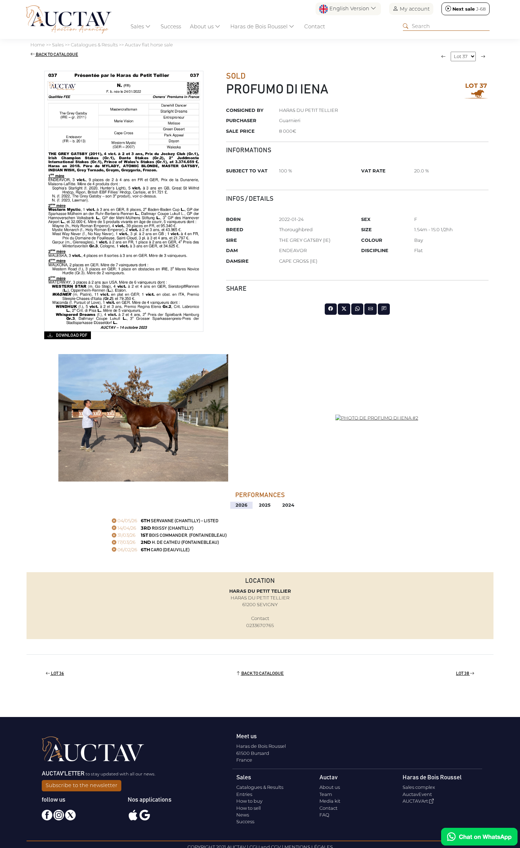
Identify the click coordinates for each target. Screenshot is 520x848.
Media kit (329, 801)
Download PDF (71, 335)
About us (329, 787)
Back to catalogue (56, 54)
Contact (314, 26)
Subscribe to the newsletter (81, 785)
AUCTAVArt (416, 801)
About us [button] (202, 26)
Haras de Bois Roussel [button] (259, 26)
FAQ (324, 815)
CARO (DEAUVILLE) (153, 550)
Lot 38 (463, 673)
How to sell (248, 808)
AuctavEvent (417, 794)
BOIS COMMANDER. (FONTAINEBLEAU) (171, 535)
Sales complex (419, 787)
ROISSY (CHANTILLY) (154, 528)
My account (414, 9)
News (242, 815)
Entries (244, 794)
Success (171, 26)
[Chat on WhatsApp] (479, 837)
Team (325, 794)
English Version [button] (349, 8)
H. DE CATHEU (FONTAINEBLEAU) (167, 542)
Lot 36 (57, 673)
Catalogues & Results (259, 787)
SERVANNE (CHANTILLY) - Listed (167, 521)
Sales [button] (138, 26)
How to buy (249, 801)
